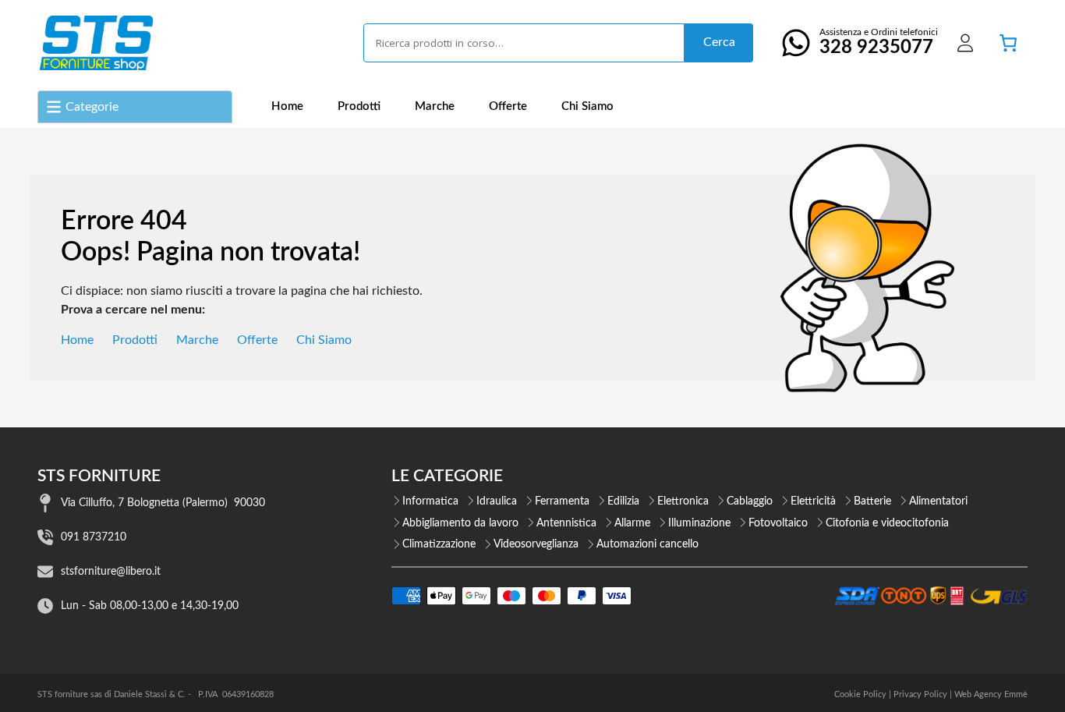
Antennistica (566, 523)
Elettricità (813, 501)
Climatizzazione (439, 544)
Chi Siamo (587, 106)
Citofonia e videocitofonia (887, 523)
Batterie (872, 501)
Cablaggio (750, 501)
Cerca (719, 42)
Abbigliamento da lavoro (460, 523)
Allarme (632, 523)
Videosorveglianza (536, 544)
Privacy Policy (920, 694)
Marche (435, 106)
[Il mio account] (965, 42)
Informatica (430, 501)
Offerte (508, 106)
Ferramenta (562, 501)
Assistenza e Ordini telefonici (878, 42)
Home (287, 106)
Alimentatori (938, 501)
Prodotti (359, 106)
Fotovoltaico (778, 523)
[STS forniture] (95, 43)
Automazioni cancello (647, 544)
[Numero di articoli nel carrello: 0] (1008, 42)
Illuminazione (699, 523)
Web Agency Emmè (991, 694)
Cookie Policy (860, 694)
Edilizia (623, 501)
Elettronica (683, 501)
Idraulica (496, 501)
